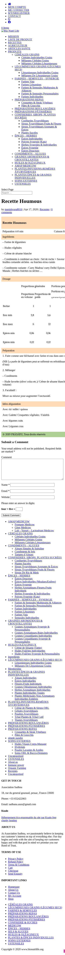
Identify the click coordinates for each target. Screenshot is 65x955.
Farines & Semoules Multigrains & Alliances (38, 602)
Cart (10, 867)
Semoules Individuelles (27, 617)
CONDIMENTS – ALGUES (30, 153)
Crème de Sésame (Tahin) (28, 647)
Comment (6, 457)
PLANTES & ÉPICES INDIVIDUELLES (31, 937)
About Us (13, 889)
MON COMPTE (17, 7)
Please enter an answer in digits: (18, 503)
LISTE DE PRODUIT (20, 39)
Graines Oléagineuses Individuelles (33, 686)
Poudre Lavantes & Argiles (29, 750)
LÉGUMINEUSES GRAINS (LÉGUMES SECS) (35, 659)
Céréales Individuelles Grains (36, 57)
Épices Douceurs (30, 150)
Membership (14, 668)
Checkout (13, 870)
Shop (11, 898)
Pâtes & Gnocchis (30, 105)
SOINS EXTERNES (26, 180)
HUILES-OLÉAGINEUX (22, 644)
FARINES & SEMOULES (22, 910)
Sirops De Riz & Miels (27, 572)
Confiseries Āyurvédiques (35, 120)
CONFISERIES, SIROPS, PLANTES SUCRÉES (35, 557)
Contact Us (14, 892)
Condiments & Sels (25, 551)
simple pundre (15, 738)
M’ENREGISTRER (19, 13)
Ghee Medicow (23, 527)
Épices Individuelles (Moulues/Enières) (35, 581)
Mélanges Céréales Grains (35, 60)
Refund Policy (15, 861)
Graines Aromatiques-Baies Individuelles (36, 632)
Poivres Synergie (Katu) (34, 141)
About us (13, 762)
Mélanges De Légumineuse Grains (39, 75)
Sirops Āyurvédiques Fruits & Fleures (41, 123)
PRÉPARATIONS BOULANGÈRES (35, 108)
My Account (14, 895)
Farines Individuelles (32, 96)
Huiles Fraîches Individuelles (30, 650)
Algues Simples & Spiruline (29, 548)
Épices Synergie (29, 147)
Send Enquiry (15, 873)
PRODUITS (14, 51)
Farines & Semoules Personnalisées (39, 93)
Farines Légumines (31, 84)
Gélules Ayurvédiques (26, 710)
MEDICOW (14, 925)
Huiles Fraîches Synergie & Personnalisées (37, 653)
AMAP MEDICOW (25, 165)
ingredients (14, 656)
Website (5, 497)
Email (5, 491)
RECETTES (15, 42)
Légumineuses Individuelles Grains (39, 72)
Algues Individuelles (25, 677)
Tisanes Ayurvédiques (26, 720)
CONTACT (14, 16)
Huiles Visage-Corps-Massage (30, 744)
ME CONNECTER (18, 10)
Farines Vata (27, 81)
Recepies (44, 209)
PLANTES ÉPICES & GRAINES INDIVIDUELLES (33, 176)
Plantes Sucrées (29, 132)
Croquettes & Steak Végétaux (37, 102)
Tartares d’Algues (24, 554)
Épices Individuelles (31, 138)
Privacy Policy (15, 858)
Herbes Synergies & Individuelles (39, 144)
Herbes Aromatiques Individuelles (32, 689)
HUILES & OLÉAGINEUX (30, 162)
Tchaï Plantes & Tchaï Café (29, 716)
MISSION (13, 36)
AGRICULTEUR (17, 45)
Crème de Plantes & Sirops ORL (32, 707)
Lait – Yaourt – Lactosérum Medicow (34, 530)
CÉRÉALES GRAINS (27, 54)
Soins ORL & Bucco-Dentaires (31, 753)
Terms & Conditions (18, 864)
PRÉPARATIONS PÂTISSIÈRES (33, 111)
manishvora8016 (13, 209)
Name (5, 484)
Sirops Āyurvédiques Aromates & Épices (36, 566)
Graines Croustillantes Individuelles (33, 635)
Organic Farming (17, 768)
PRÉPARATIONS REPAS (29, 99)
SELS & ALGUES (18, 931)
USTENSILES (23, 183)
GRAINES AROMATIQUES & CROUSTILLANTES (32, 158)
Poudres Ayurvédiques (26, 713)
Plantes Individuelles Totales (29, 692)
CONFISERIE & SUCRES (22, 922)
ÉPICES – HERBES (26, 135)
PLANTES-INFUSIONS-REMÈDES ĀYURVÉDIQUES (35, 170)
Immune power (16, 765)
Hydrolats (20, 747)
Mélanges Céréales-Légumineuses (39, 63)
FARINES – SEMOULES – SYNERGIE (37, 78)
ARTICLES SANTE (19, 48)
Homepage (14, 886)
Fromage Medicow (25, 524)
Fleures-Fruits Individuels (28, 683)
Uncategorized (15, 756)
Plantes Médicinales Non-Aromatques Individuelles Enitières (34, 697)
